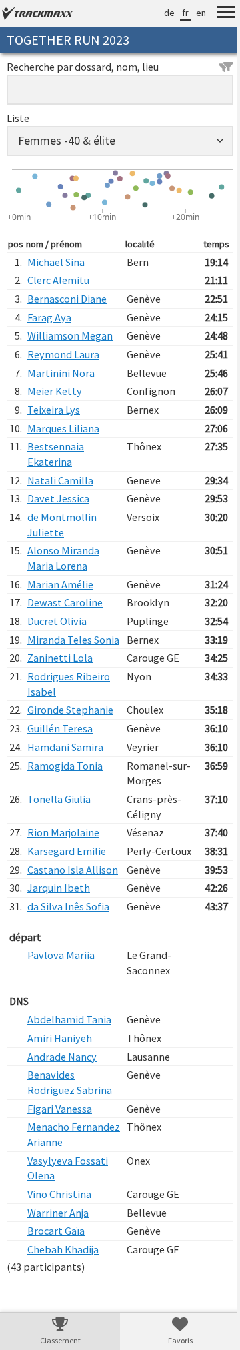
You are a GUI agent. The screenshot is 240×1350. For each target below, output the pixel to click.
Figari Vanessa (59, 1138)
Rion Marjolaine (63, 847)
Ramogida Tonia (65, 780)
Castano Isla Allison (55, 892)
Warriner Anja (58, 1242)
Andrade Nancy (62, 1086)
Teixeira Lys (53, 409)
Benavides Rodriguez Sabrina (69, 1113)
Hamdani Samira (65, 762)
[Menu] (216, 14)
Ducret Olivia (57, 621)
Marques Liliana (63, 428)
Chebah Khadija (63, 1279)
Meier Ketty (54, 391)
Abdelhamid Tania (69, 1050)
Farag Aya (49, 317)
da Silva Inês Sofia (68, 936)
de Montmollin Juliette (62, 524)
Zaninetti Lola (60, 673)
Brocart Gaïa (56, 1261)
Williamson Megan (70, 335)
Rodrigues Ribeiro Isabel (68, 699)
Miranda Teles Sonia (59, 647)
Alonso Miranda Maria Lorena (63, 558)
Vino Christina (59, 1224)
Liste (18, 118)
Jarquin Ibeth (58, 918)
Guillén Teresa (60, 743)
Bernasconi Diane (67, 298)
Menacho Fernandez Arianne (70, 1165)
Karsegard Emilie (66, 866)
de (159, 13)
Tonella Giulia (59, 814)
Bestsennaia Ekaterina (55, 454)
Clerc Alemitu (58, 280)
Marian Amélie (60, 584)
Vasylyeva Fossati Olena (67, 1198)
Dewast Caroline (65, 602)
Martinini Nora (61, 373)
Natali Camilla (60, 480)
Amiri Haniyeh (59, 1068)
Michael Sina (56, 262)
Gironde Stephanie (70, 725)
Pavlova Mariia (61, 985)
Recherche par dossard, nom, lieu (83, 66)
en (191, 13)
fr (175, 13)
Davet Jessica (58, 498)
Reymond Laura (63, 354)
